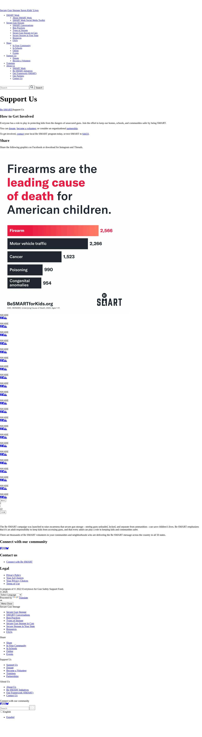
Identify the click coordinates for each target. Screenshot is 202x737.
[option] (104, 717)
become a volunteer (26, 128)
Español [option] (10, 717)
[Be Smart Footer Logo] (101, 518)
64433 (85, 133)
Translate (23, 597)
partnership (72, 128)
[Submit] (32, 707)
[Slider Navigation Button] (3, 500)
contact (20, 133)
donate (12, 128)
